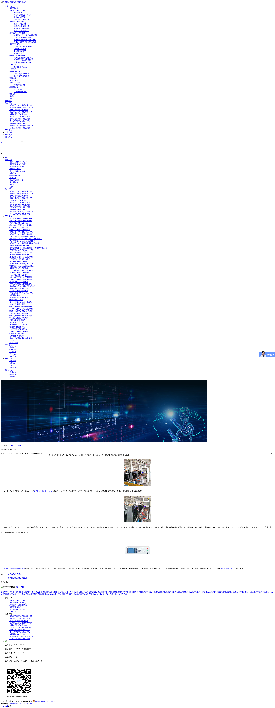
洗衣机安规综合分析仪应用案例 (21, 264)
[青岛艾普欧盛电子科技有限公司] (14, 2)
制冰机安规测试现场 (17, 304)
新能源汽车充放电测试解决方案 (21, 107)
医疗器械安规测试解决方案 (19, 119)
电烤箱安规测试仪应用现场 (19, 230)
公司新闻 (12, 372)
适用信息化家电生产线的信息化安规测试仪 (177, 592)
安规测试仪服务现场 (17, 336)
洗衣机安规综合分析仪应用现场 (21, 293)
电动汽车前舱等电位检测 (151, 592)
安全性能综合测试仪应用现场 (20, 302)
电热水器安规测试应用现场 (19, 331)
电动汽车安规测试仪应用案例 (20, 277)
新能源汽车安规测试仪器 (32, 592)
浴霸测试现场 (14, 295)
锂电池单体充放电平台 (49, 594)
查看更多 (8, 101)
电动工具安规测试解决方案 (19, 128)
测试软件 (12, 96)
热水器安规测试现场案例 (18, 313)
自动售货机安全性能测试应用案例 (22, 236)
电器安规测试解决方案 (18, 114)
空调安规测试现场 (16, 322)
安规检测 (71, 594)
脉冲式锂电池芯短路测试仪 (24, 46)
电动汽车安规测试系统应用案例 (21, 252)
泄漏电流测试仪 (20, 51)
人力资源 (12, 352)
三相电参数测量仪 (21, 92)
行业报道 (12, 377)
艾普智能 (12, 704)
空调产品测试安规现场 (18, 329)
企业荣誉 (12, 349)
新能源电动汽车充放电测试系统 (26, 35)
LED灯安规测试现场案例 (18, 291)
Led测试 (12, 340)
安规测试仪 (13, 8)
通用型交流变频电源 (21, 76)
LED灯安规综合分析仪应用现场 (21, 309)
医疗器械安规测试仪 (21, 19)
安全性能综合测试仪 (17, 55)
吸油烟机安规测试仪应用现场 (20, 225)
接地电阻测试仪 (20, 49)
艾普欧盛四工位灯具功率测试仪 (21, 266)
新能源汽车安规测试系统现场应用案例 (24, 243)
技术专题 (12, 374)
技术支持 (8, 358)
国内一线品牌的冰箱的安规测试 (21, 338)
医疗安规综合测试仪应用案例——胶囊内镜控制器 (28, 248)
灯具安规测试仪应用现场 (18, 227)
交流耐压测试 (36, 594)
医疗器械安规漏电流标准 (94, 592)
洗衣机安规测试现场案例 (18, 318)
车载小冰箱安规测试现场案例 (20, 311)
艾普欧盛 (8, 345)
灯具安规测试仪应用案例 (18, 275)
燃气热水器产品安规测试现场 (20, 306)
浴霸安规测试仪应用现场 (18, 223)
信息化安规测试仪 (21, 24)
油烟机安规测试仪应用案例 (19, 245)
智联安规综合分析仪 (21, 31)
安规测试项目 (63, 594)
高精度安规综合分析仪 (18, 10)
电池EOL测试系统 (21, 17)
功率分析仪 (13, 80)
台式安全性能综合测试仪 (23, 60)
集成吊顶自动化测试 (17, 334)
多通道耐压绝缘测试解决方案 (20, 112)
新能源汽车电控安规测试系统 (25, 42)
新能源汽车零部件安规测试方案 (21, 126)
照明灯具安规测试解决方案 (19, 121)
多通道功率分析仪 (16, 83)
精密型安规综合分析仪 (22, 15)
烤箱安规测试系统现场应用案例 (21, 250)
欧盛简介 (12, 347)
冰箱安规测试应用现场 (18, 325)
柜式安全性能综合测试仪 (23, 58)
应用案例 (8, 216)
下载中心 (12, 365)
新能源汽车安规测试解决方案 (20, 105)
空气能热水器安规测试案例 (19, 259)
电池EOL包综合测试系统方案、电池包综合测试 (109, 594)
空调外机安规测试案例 (18, 261)
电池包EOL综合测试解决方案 (20, 116)
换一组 (20, 587)
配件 (11, 98)
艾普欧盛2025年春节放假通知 (12, 592)
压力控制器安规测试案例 (18, 297)
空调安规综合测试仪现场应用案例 (22, 241)
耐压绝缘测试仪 (20, 53)
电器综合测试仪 (79, 592)
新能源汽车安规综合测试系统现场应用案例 (25, 239)
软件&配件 (13, 94)
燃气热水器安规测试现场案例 (20, 316)
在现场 (12, 363)
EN (2, 143)
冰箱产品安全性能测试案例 (19, 255)
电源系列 (12, 69)
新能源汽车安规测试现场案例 (20, 234)
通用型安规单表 (15, 44)
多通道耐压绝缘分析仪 (22, 62)
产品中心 (8, 160)
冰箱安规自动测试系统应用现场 (21, 257)
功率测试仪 (13, 87)
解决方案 (8, 189)
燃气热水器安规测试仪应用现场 (21, 232)
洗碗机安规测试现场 (17, 320)
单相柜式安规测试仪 (21, 26)
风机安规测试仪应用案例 (18, 268)
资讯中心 (8, 370)
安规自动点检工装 (21, 67)
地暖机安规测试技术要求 (230, 592)
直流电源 (12, 78)
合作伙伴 (12, 356)
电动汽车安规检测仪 (83, 594)
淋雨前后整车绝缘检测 (112, 592)
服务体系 (12, 361)
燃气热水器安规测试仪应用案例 (21, 270)
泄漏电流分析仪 (67, 592)
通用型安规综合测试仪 (18, 22)
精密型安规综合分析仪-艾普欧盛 (18, 594)
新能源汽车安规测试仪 (18, 33)
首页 (7, 157)
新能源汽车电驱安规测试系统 (25, 40)
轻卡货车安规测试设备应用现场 (21, 218)
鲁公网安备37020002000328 (45, 701)
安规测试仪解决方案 (17, 123)
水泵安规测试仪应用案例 (18, 282)
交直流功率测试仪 (21, 89)
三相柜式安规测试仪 (21, 28)
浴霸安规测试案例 (16, 300)
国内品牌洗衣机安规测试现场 (20, 284)
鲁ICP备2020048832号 (24, 704)
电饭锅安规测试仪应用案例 (19, 273)
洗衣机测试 (13, 343)
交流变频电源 (14, 71)
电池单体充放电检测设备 (51, 592)
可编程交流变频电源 (21, 74)
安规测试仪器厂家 (226, 568)
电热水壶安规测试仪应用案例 (20, 279)
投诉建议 (12, 367)
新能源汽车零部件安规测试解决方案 (207, 592)
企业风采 (12, 354)
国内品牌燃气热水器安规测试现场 (22, 286)
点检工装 (12, 65)
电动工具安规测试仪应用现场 (20, 221)
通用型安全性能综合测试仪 (43, 491)
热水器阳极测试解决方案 (18, 110)
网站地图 (4, 706)
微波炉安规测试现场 (17, 327)
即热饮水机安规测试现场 (18, 288)
